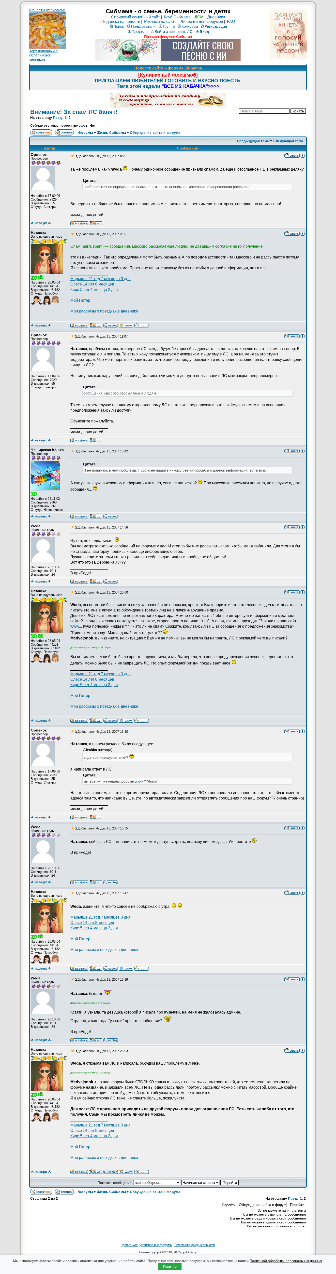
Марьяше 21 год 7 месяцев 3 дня (100, 279)
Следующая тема (288, 141)
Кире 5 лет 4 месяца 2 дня (94, 289)
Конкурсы (190, 26)
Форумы (85, 133)
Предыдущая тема (253, 141)
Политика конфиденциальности (194, 1245)
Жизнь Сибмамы (111, 133)
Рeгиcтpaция (215, 26)
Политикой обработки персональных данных (286, 1261)
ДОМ (199, 17)
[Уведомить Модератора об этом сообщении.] (303, 155)
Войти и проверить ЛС (173, 31)
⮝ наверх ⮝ (41, 223)
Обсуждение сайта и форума (155, 133)
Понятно (170, 1266)
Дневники (216, 17)
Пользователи (143, 26)
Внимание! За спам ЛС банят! (74, 111)
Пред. (58, 118)
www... (76, 626)
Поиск (118, 26)
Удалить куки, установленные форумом (146, 1245)
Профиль (139, 31)
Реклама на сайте (160, 21)
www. (139, 781)
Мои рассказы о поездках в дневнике (104, 311)
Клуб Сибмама (177, 17)
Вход (204, 31)
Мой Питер (80, 300)
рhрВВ (158, 1252)
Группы (169, 26)
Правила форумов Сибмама (168, 37)
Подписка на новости (120, 21)
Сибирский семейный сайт (135, 17)
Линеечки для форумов (202, 21)
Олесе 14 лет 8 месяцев (92, 284)
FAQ (231, 21)
